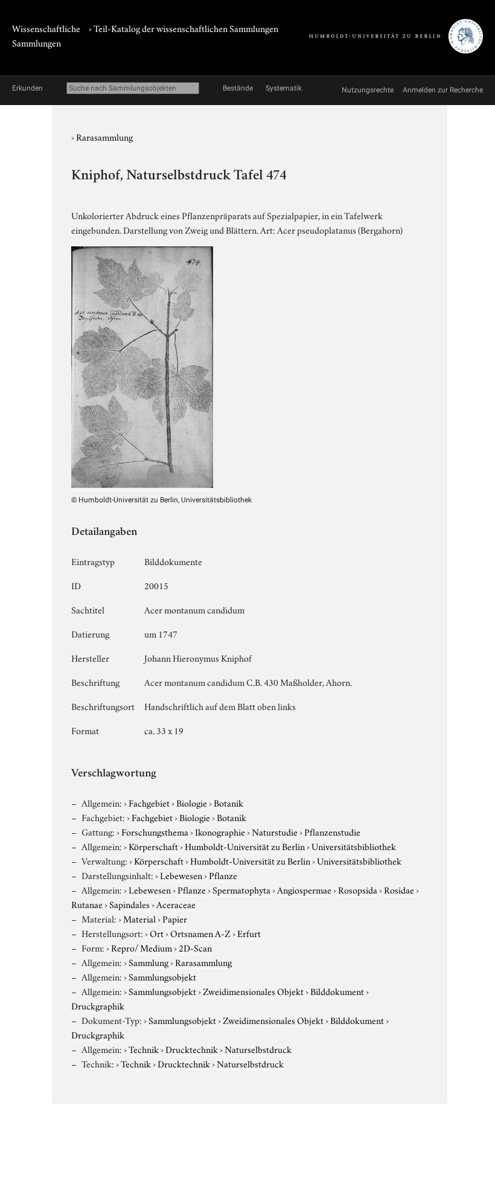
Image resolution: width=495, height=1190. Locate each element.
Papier (174, 918)
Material (139, 918)
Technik (144, 1048)
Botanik (228, 802)
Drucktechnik (191, 1048)
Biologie (191, 802)
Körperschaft (153, 846)
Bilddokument (337, 990)
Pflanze (223, 874)
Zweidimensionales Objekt (253, 990)
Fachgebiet (149, 802)
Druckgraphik (97, 1005)
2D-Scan (195, 947)
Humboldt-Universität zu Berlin (245, 846)
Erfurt (249, 932)
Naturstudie (275, 831)
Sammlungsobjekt (162, 976)
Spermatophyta (241, 889)
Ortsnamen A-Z (200, 932)
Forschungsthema (154, 831)
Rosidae (399, 889)
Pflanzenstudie (332, 831)
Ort (157, 932)
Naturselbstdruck (258, 1048)
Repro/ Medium (141, 947)
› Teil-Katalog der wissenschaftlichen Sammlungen (183, 27)
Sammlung (148, 961)
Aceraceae (176, 903)
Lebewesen (181, 874)
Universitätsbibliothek (353, 846)
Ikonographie (220, 831)
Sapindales (129, 903)
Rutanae (87, 903)
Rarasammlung (104, 136)
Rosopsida (357, 889)
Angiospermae (304, 889)
